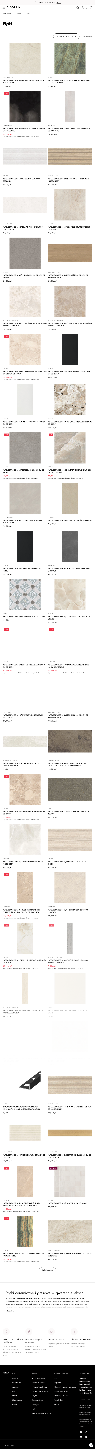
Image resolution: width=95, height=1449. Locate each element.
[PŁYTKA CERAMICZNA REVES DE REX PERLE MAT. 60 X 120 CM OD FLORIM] (25, 938)
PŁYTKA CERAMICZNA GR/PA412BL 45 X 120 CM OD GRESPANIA (21, 180)
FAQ (55, 1378)
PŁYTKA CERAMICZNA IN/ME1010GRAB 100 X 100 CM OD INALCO (68, 812)
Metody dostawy (59, 1400)
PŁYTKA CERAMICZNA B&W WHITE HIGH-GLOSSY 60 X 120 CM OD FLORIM (24, 423)
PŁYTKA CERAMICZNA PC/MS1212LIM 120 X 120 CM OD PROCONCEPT (23, 863)
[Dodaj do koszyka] (25, 71)
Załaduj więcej (47, 1270)
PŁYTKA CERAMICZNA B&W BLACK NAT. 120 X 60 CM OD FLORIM (23, 569)
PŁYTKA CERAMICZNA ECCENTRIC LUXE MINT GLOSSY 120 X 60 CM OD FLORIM (24, 1254)
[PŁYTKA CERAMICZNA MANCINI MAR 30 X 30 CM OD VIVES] (25, 594)
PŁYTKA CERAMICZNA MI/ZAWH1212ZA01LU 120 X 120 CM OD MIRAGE (69, 228)
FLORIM (50, 368)
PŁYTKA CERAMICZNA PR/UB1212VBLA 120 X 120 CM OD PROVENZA (68, 911)
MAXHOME (51, 125)
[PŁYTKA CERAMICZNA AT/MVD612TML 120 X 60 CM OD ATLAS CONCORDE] (70, 1231)
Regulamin (57, 1382)
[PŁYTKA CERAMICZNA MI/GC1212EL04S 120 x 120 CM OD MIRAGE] (25, 447)
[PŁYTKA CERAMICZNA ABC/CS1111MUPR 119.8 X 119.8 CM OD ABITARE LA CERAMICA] (70, 301)
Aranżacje (15, 1387)
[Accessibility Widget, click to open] (91, 1445)
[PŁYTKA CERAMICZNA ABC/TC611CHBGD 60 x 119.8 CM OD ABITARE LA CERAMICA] (25, 1036)
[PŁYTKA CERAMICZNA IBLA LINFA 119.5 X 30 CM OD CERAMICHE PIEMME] (25, 741)
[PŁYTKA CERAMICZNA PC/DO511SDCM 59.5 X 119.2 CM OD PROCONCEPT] (25, 1132)
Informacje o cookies (61, 1396)
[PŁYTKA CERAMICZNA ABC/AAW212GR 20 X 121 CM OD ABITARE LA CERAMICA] (70, 938)
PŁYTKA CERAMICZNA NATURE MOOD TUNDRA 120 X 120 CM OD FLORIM (70, 423)
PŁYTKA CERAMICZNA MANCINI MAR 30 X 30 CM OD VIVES (24, 616)
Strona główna (7, 13)
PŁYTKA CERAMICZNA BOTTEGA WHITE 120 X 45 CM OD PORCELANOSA (23, 228)
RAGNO (50, 1200)
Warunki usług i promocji (34, 1357)
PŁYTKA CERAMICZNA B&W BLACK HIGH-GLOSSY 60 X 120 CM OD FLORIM (69, 372)
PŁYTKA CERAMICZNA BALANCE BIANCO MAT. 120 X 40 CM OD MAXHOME (69, 129)
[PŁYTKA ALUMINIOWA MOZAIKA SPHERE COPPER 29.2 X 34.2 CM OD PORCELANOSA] (70, 1036)
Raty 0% (35, 1396)
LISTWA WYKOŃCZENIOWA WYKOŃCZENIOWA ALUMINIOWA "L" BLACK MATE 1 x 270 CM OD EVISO (22, 1108)
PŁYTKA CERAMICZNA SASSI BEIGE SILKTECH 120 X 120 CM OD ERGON (24, 812)
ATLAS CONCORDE (54, 272)
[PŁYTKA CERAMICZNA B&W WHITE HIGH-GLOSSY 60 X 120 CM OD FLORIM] (25, 399)
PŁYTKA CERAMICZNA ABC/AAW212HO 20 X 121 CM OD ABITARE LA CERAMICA (23, 1011)
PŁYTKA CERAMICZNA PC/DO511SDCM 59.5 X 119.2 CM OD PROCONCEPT (24, 1156)
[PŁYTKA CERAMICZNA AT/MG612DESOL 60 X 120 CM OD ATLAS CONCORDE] (70, 693)
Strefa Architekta (37, 1400)
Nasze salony (53, 1351)
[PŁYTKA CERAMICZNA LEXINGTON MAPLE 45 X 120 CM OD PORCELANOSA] (70, 156)
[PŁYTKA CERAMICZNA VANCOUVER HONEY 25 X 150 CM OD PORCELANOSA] (70, 1132)
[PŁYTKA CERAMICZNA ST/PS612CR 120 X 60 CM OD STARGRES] (70, 498)
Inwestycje (35, 1404)
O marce (6, 1363)
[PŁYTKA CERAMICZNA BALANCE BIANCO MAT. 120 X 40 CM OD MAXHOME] (70, 106)
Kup (58, 2)
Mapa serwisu (17, 1400)
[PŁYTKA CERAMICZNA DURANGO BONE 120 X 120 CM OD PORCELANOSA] (25, 58)
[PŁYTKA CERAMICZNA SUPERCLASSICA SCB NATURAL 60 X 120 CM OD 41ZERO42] (70, 642)
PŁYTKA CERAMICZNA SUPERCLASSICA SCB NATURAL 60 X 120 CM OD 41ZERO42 (68, 666)
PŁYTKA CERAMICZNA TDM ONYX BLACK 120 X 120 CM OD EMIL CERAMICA (24, 129)
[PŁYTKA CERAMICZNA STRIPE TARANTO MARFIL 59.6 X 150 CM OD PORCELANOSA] (70, 1084)
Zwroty (56, 1404)
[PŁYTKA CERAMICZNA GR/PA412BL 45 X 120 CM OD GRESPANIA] (25, 156)
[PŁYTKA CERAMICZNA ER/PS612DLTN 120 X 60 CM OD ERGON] (70, 839)
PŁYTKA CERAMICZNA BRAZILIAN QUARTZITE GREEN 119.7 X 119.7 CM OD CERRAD (69, 81)
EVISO (5, 1104)
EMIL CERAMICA (8, 125)
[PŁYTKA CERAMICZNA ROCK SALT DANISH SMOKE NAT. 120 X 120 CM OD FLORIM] (70, 447)
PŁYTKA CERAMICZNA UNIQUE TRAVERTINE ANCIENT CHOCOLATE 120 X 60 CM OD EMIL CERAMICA (67, 764)
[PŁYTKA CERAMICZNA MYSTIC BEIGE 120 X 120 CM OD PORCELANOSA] (25, 498)
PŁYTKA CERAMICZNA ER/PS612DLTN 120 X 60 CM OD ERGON (67, 863)
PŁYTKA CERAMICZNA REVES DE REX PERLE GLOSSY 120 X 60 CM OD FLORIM (24, 666)
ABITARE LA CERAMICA (10, 320)
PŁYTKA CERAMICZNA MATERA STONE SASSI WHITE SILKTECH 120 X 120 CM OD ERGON (25, 372)
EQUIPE (50, 1007)
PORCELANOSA (8, 77)
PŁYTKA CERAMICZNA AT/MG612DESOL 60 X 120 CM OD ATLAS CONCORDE (68, 716)
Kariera (14, 1396)
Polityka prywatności (61, 1391)
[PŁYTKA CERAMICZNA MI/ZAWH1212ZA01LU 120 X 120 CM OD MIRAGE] (70, 204)
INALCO (50, 808)
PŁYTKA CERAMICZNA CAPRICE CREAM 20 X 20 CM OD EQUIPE (67, 1011)
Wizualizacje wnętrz (39, 1378)
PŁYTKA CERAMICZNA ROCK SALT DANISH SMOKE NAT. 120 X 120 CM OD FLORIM (69, 471)
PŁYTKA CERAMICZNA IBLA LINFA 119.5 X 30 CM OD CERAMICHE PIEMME (21, 764)
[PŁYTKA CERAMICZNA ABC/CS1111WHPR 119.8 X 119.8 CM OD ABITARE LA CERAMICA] (25, 301)
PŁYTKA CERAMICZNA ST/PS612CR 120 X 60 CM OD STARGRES (70, 520)
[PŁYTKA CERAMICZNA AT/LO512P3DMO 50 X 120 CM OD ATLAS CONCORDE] (70, 253)
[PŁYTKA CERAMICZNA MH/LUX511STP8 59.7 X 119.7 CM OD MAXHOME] (70, 546)
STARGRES (51, 517)
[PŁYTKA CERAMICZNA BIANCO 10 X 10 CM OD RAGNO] (70, 1181)
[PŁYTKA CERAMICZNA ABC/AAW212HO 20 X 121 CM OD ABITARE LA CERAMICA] (25, 988)
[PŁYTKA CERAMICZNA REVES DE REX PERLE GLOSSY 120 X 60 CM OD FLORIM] (25, 642)
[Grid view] (4, 36)
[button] (4, 7)
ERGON (5, 368)
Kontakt (14, 1404)
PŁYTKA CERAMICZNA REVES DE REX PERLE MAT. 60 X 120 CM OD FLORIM (24, 961)
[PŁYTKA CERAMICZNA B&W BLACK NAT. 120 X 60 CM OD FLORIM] (25, 546)
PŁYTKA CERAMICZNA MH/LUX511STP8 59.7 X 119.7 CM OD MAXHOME (69, 569)
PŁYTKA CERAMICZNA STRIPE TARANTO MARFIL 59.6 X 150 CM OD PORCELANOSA (70, 1108)
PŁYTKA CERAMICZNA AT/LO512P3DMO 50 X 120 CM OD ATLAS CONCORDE (68, 276)
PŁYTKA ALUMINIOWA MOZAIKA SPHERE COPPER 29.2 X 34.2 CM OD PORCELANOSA (69, 1059)
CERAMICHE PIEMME (10, 760)
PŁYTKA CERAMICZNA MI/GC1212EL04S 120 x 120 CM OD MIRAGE (23, 471)
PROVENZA (6, 907)
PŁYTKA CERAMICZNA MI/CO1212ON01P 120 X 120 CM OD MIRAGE (69, 617)
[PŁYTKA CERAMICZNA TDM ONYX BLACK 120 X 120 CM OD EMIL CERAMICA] (25, 106)
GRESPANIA (6, 176)
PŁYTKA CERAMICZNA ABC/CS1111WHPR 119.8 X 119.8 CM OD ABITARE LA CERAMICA (25, 324)
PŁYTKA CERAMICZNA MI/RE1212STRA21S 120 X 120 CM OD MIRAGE (24, 276)
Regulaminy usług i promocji (41, 1413)
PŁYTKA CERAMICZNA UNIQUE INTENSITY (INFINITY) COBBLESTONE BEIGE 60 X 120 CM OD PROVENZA (21, 911)
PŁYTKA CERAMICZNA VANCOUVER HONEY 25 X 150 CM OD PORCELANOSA (69, 1156)
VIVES (5, 613)
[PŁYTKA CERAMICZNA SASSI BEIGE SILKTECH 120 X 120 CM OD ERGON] (25, 789)
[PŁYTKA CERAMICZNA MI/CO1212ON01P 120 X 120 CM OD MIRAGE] (70, 594)
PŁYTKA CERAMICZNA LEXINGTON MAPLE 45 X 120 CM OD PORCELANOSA (68, 180)
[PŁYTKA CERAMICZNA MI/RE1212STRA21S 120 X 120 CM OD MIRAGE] (25, 253)
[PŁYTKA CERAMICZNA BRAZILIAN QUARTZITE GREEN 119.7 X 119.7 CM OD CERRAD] (70, 58)
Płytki (28, 13)
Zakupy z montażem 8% (40, 1391)
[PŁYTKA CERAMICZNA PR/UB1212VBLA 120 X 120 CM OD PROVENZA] (70, 887)
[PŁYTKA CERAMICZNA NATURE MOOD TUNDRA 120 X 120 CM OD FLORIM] (70, 399)
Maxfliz (13, 1445)
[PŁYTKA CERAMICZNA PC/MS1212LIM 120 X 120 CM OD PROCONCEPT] (25, 839)
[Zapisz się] (89, 1399)
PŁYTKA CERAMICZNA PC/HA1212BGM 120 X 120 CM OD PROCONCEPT (23, 716)
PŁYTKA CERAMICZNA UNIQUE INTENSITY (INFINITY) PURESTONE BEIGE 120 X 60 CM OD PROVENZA (21, 1204)
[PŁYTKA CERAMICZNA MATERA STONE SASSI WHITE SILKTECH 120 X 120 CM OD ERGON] (25, 349)
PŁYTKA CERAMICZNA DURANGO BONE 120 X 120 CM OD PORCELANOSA (23, 81)
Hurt (33, 1409)
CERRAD (50, 77)
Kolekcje (19, 13)
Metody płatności (77, 1354)
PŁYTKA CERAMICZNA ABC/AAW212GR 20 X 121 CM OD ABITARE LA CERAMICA (68, 961)
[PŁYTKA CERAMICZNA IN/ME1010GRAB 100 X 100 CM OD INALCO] (70, 789)
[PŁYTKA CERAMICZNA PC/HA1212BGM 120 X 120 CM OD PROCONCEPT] (25, 693)
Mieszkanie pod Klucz (39, 1387)
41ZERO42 (51, 662)
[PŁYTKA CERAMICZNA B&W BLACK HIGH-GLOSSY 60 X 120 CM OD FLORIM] (70, 349)
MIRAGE (50, 224)
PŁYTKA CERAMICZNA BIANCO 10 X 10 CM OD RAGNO (67, 1203)
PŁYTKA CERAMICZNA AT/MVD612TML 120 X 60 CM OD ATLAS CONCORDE (70, 1254)
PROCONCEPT (7, 712)
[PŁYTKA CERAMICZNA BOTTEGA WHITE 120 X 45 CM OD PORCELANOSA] (25, 204)
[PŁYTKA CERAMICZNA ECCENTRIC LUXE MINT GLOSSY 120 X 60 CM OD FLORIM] (25, 1231)
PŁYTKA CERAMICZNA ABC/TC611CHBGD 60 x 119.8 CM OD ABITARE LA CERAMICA (24, 1059)
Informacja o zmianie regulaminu (65, 1387)
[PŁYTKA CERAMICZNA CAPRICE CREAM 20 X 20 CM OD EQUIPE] (70, 988)
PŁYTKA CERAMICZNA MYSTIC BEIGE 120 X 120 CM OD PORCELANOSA (22, 521)
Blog (13, 1391)
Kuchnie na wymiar (38, 1382)
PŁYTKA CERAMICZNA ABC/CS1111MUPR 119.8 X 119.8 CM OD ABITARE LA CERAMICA (70, 324)
